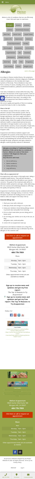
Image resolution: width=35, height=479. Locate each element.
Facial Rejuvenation (14, 43)
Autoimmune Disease (22, 30)
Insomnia (27, 53)
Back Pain (7, 34)
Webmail (13, 468)
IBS (20, 53)
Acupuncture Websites (10, 458)
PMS (21, 62)
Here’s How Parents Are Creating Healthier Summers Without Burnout (18, 329)
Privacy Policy (17, 462)
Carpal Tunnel (28, 34)
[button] (2, 98)
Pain (14, 62)
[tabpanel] (17, 151)
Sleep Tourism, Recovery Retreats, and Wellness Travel (18, 332)
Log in (22, 468)
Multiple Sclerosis (23, 57)
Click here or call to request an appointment (17, 237)
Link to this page (29, 71)
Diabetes (29, 39)
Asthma (10, 30)
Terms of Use (28, 460)
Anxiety (18, 25)
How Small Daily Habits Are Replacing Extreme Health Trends (18, 336)
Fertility (26, 43)
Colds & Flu (8, 39)
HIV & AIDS (29, 48)
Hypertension (11, 53)
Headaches (18, 48)
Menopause (11, 57)
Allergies (9, 25)
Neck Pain (7, 62)
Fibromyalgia (7, 48)
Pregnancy (29, 62)
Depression (18, 39)
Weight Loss (28, 66)
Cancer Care (17, 34)
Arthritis (26, 25)
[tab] (10, 25)
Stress (18, 66)
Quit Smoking (9, 66)
